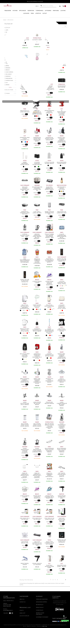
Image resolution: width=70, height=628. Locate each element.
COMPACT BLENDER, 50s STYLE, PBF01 (37, 330)
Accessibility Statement (42, 617)
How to (22, 610)
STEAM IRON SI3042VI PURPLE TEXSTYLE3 (49, 283)
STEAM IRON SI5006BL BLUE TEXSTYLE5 (49, 497)
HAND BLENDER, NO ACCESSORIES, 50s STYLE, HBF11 (49, 331)
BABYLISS (61, 494)
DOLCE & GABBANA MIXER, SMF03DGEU (49, 475)
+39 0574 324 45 (9, 600)
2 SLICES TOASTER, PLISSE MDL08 (37, 163)
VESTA (49, 540)
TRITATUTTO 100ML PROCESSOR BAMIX (49, 380)
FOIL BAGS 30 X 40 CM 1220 (37, 519)
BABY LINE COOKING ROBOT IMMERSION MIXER (37, 381)
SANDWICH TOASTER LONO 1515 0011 (25, 213)
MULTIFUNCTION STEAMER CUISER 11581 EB (37, 188)
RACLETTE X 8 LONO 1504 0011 (62, 212)
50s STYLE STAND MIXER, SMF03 (61, 330)
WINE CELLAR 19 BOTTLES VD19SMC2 (61, 541)
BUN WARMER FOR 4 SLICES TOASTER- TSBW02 (61, 450)
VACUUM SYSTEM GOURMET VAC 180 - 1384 (24, 188)
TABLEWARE (7, 10)
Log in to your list (24, 615)
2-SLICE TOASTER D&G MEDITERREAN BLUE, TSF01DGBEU (61, 236)
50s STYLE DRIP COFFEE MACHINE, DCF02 (25, 355)
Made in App (44, 626)
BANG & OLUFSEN (61, 185)
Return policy (39, 604)
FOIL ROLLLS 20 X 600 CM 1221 (49, 519)
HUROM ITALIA (49, 422)
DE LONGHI (49, 185)
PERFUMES (56, 10)
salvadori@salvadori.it (8, 610)
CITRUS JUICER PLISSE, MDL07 (49, 163)
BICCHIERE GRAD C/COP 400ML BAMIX (24, 425)
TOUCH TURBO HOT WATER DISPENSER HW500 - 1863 (49, 236)
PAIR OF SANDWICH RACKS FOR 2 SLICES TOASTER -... (25, 475)
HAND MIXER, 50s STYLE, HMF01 (37, 306)
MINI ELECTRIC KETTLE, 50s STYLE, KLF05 (24, 330)
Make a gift (22, 613)
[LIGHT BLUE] (25, 142)
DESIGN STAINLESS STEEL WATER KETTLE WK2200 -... (37, 236)
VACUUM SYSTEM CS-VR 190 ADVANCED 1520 (37, 543)
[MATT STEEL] (38, 116)
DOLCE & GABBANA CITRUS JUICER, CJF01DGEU (37, 261)
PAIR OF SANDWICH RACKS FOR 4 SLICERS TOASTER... (37, 475)
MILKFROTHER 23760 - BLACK (61, 566)
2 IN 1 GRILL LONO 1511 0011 (37, 212)
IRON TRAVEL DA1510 (25, 564)
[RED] (36, 116)
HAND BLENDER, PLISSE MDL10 (25, 163)
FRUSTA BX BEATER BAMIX (49, 403)
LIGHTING (63, 10)
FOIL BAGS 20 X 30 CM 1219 (25, 519)
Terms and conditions (42, 599)
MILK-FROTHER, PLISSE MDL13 (62, 163)
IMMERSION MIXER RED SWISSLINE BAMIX (37, 139)
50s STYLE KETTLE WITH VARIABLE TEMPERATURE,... (25, 306)
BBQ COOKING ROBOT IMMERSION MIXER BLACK (24, 380)
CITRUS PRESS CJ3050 (37, 282)
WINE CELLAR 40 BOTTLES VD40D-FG (24, 280)
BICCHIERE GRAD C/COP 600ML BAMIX (37, 425)
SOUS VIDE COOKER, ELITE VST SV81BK (49, 543)
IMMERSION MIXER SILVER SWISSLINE (49, 138)
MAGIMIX (37, 185)
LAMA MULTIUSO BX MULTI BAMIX (25, 403)
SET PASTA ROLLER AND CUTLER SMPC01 (62, 475)
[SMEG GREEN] (38, 309)
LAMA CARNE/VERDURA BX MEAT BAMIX (62, 404)
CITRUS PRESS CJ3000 (24, 496)
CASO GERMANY (24, 185)
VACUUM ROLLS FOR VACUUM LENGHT (61, 520)
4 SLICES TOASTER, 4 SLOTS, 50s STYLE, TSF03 (62, 306)
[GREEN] (38, 166)
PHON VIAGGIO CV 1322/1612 (37, 564)
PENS (32, 13)
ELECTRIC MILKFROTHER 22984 (49, 566)
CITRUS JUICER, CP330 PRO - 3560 (24, 235)
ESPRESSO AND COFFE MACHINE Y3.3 (25, 138)
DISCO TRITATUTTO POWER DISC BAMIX (62, 380)
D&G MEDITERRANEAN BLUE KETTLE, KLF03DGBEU (25, 260)
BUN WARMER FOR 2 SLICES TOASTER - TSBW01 (49, 450)
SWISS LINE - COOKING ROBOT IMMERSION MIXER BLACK (61, 140)
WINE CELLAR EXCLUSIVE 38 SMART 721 (61, 260)
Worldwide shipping (41, 601)
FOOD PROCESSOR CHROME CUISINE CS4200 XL (25, 451)
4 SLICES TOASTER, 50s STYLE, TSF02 (61, 282)
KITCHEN (15, 10)
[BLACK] (35, 116)
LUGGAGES (26, 13)
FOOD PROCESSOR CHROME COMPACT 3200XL (62, 426)
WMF (24, 210)
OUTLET (45, 13)
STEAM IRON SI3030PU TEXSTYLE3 (37, 497)
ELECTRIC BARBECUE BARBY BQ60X (49, 188)
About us (22, 599)
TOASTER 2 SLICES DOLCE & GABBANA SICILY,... (49, 260)
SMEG (61, 232)
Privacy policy (39, 607)
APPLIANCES (22, 10)
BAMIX (37, 136)
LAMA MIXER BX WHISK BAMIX (37, 403)
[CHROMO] (62, 285)
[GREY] (63, 191)
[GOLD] (61, 191)
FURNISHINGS (39, 10)
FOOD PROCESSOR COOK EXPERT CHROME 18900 (37, 450)
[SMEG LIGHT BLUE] (40, 309)
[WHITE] (49, 115)
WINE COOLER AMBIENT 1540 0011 (49, 213)
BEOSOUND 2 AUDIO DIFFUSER (62, 188)
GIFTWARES (48, 10)
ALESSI (24, 160)
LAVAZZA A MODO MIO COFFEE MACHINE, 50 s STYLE (37, 356)
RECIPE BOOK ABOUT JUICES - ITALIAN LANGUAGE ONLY (49, 426)
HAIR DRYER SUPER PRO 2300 (62, 497)
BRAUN (37, 279)
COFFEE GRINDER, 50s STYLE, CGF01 (49, 355)
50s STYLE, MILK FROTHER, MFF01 (49, 306)
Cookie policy (39, 610)
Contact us (22, 601)
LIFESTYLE (38, 13)
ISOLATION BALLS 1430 (24, 542)
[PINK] (60, 285)
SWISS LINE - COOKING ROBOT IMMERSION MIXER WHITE (61, 356)
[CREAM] (64, 285)
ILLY (25, 136)
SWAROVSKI (31, 10)
